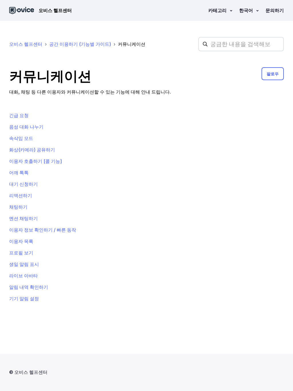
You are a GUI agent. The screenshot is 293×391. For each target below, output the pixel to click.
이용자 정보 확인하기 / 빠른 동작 (42, 230)
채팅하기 (18, 207)
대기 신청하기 (23, 184)
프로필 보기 (21, 253)
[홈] (21, 10)
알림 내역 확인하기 (28, 287)
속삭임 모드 (21, 138)
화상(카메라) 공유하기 (32, 150)
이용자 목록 (21, 241)
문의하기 (275, 10)
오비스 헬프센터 (25, 44)
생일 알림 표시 (24, 264)
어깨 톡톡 (19, 172)
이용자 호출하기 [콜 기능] (35, 161)
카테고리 (218, 10)
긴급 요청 (19, 115)
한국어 (246, 10)
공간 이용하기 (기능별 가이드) (80, 44)
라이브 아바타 (23, 276)
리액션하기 (20, 195)
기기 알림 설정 (24, 298)
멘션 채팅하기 (23, 218)
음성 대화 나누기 (26, 127)
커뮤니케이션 (131, 44)
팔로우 (273, 73)
